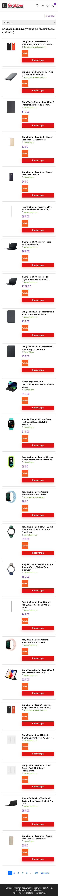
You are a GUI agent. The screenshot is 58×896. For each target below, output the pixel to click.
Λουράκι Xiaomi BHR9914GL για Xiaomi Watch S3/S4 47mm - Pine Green (37, 529)
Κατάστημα (38, 60)
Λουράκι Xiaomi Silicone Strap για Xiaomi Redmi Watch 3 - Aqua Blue (36, 422)
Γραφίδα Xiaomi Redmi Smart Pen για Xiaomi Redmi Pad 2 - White (36, 605)
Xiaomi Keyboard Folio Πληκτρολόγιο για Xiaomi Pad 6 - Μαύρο (38, 384)
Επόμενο (45, 873)
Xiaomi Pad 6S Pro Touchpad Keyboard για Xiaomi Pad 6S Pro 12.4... (37, 801)
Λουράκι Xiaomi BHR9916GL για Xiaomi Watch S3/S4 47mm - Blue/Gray (37, 567)
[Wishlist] (48, 5)
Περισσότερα (40, 893)
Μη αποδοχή (28, 893)
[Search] (37, 5)
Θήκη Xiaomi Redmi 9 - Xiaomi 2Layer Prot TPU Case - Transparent (36, 768)
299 (36, 873)
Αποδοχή (17, 893)
